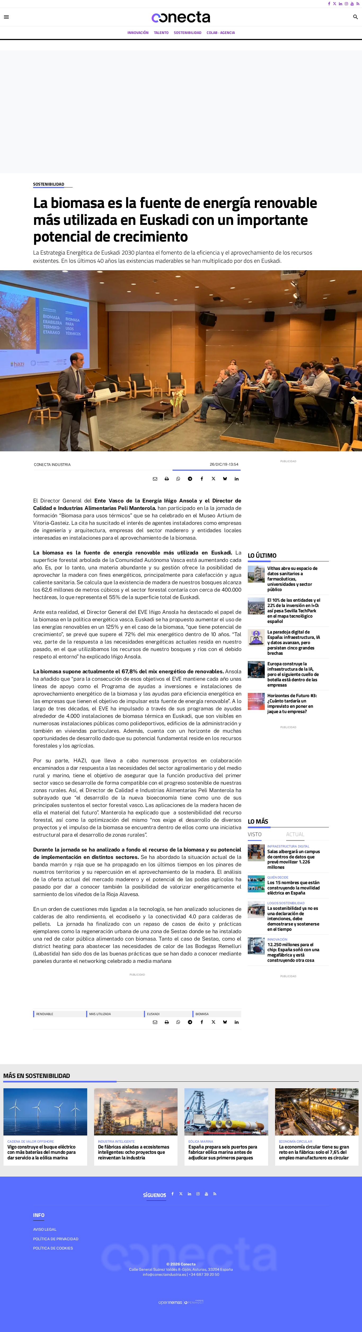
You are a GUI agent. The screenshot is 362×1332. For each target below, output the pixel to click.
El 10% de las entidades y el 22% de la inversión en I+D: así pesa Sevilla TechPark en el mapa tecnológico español (293, 610)
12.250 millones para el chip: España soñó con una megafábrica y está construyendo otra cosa (293, 952)
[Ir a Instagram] (346, 4)
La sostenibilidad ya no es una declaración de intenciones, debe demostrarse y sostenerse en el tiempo (293, 919)
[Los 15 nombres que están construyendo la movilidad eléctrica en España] (256, 883)
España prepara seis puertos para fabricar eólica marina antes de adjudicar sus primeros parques (222, 1152)
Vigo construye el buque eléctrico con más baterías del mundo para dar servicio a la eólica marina (41, 1152)
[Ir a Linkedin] (340, 4)
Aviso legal (44, 1229)
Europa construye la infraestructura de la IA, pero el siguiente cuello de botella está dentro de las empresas (293, 674)
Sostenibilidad (48, 184)
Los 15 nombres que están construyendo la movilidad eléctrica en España (293, 888)
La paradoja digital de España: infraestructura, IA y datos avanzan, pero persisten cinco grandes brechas (293, 642)
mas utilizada (100, 1013)
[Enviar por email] (155, 479)
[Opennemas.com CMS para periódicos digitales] (181, 1302)
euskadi (153, 1013)
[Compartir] (178, 479)
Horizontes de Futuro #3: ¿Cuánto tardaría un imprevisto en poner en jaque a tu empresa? (292, 703)
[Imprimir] (166, 479)
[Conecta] (181, 17)
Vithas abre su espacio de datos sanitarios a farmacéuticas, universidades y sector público (292, 579)
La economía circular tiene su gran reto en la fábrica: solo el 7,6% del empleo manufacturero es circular (314, 1152)
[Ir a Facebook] (329, 4)
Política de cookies (53, 1248)
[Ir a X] (334, 4)
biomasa (202, 1013)
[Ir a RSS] (357, 4)
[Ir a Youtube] (352, 4)
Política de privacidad (55, 1239)
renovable (44, 1013)
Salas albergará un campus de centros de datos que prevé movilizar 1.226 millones (293, 859)
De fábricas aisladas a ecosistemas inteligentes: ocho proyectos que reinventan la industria (133, 1152)
